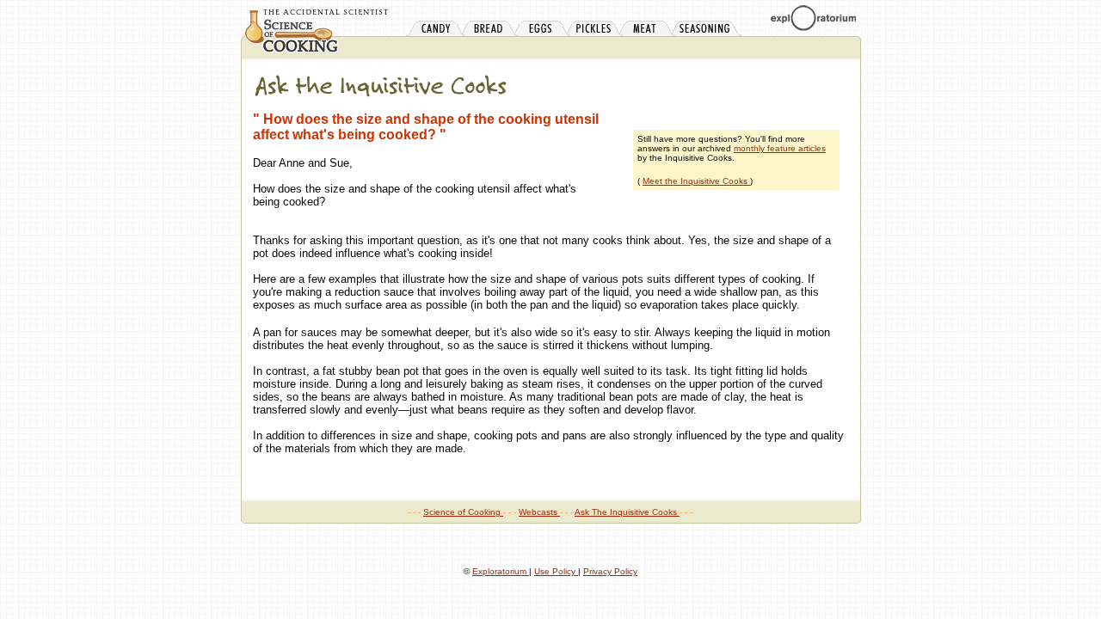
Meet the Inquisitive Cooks (696, 181)
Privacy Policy (610, 571)
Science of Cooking (463, 512)
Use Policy (556, 571)
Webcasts (539, 512)
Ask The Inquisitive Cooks (627, 512)
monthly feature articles (780, 148)
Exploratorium (500, 571)
